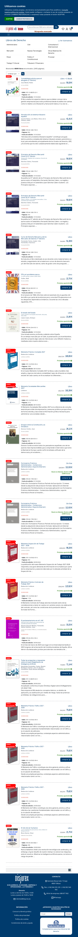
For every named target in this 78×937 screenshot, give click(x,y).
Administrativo (12, 45)
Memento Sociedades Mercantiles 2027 (33, 387)
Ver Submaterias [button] (66, 41)
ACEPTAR (9, 19)
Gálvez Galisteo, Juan (28, 627)
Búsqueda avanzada (43, 31)
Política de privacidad (22, 915)
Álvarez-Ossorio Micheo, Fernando (32, 625)
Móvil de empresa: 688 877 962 (57, 893)
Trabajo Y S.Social (13, 63)
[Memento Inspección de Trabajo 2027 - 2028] (12, 552)
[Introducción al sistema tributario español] (12, 123)
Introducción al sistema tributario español (33, 115)
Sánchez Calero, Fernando (29, 161)
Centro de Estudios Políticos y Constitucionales (34, 629)
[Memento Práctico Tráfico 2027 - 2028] (12, 714)
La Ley (23, 85)
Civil (28, 45)
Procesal (51, 57)
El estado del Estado (28, 313)
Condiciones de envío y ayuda (22, 923)
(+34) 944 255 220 (54, 887)
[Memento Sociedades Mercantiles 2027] (12, 394)
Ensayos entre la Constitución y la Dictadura (33, 426)
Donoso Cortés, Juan (28, 429)
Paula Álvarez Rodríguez (37, 669)
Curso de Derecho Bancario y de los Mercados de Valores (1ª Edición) (34, 238)
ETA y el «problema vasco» (30, 274)
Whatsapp (57, 897)
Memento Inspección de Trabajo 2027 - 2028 (32, 545)
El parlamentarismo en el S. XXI (32, 620)
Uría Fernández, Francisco (31, 241)
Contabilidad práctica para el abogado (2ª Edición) (31, 79)
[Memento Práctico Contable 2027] (12, 360)
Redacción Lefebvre (27, 354)
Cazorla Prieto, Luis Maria (29, 119)
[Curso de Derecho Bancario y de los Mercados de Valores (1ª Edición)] (12, 245)
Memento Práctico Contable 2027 (33, 352)
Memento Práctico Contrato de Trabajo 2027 (32, 583)
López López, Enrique (28, 318)
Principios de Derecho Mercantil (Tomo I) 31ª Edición (32, 155)
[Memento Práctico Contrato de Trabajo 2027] (12, 590)
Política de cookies (22, 919)
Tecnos (23, 281)
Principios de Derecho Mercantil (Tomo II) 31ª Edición (32, 197)
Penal (9, 57)
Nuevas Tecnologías (34, 51)
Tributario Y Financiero (35, 63)
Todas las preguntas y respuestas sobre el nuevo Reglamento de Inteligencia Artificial (33, 662)
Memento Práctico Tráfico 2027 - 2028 (32, 707)
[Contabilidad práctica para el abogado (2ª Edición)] (12, 87)
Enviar (68, 914)
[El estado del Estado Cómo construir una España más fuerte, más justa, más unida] (12, 322)
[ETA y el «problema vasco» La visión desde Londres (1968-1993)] (12, 283)
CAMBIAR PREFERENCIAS (24, 19)
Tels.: (46, 887)
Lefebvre (23, 357)
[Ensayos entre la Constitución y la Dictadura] (12, 434)
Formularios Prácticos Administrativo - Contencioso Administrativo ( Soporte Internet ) (33, 465)
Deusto (23, 320)
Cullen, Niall (25, 278)
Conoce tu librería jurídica (22, 911)
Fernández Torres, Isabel (29, 241)
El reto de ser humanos (29, 828)
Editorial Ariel (24, 835)
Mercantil (10, 51)
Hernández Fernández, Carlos (30, 666)
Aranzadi (23, 122)
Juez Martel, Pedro (27, 82)
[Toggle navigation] (8, 35)
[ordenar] (22, 73)
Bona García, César (27, 833)
